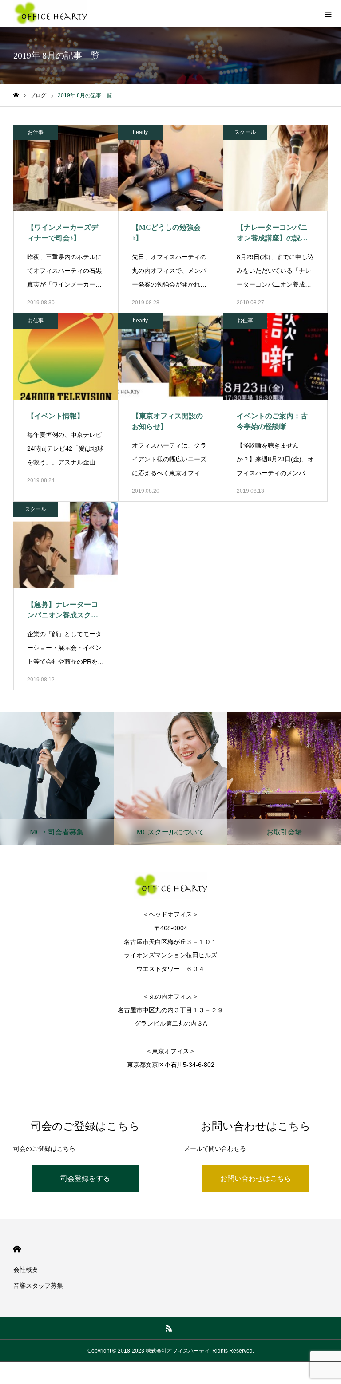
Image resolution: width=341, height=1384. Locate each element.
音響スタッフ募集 (38, 1285)
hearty (140, 132)
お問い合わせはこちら (255, 1178)
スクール (245, 132)
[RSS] (169, 1328)
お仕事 (36, 132)
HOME (17, 1249)
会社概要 (25, 1269)
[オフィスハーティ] (50, 13)
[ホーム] (16, 95)
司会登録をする (85, 1178)
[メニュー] (327, 13)
